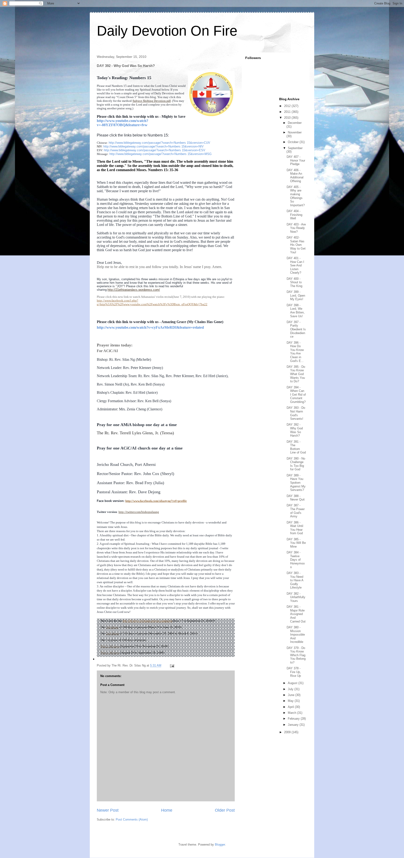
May (291, 701)
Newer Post (108, 810)
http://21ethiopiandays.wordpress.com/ (134, 289)
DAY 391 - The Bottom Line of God (296, 447)
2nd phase (112, 633)
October (293, 142)
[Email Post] (171, 665)
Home (166, 810)
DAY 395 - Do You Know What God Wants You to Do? (296, 374)
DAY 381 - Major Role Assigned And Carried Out (296, 614)
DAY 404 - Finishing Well (294, 214)
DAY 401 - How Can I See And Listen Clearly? (295, 265)
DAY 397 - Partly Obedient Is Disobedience (296, 329)
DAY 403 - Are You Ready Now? (296, 228)
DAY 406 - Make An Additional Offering (295, 175)
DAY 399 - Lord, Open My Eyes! (296, 295)
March (292, 712)
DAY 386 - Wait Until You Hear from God (295, 528)
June (291, 695)
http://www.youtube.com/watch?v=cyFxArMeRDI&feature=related (150, 327)
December (295, 123)
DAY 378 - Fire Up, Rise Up (294, 672)
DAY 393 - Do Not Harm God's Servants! (296, 413)
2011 (288, 112)
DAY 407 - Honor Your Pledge (296, 160)
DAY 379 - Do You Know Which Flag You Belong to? (296, 655)
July (291, 689)
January (293, 724)
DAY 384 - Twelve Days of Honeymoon (296, 560)
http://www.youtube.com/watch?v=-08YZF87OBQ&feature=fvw (122, 123)
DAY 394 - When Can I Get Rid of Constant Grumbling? (296, 395)
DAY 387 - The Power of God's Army (296, 511)
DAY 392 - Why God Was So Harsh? (295, 430)
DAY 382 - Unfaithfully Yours (296, 597)
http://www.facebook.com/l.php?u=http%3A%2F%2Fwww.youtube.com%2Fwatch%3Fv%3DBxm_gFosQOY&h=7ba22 (152, 302)
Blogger (220, 844)
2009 (288, 732)
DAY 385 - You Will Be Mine (296, 543)
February (294, 718)
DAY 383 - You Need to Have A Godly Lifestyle (295, 580)
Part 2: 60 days (110, 646)
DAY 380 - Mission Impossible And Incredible (296, 635)
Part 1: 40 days (110, 652)
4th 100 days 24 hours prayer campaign (147, 621)
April (291, 707)
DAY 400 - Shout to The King (294, 282)
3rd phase (112, 627)
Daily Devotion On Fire (167, 31)
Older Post (225, 810)
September (295, 148)
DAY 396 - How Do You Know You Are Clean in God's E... (295, 352)
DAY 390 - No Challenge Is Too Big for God (296, 464)
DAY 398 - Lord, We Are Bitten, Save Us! (296, 310)
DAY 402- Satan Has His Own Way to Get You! (296, 245)
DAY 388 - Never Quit (296, 497)
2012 (288, 106)
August (293, 683)
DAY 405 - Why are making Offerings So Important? (296, 196)
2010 (288, 117)
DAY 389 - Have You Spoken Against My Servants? (296, 483)
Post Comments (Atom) (132, 819)
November (295, 132)
